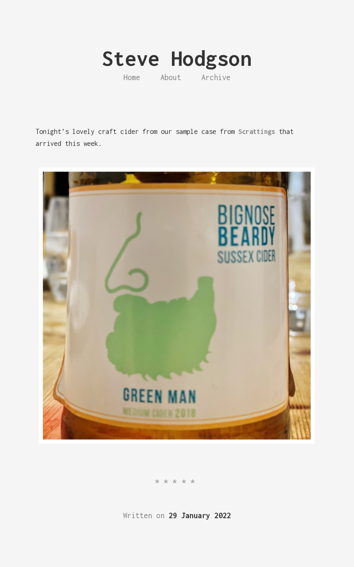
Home (132, 77)
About (170, 77)
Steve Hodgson (177, 58)
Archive (215, 77)
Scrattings (256, 131)
